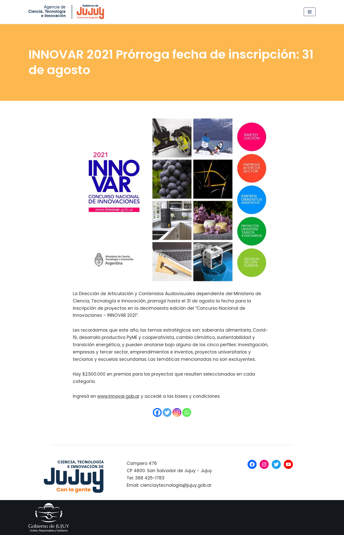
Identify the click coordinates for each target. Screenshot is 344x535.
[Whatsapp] (186, 412)
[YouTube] (288, 464)
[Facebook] (157, 412)
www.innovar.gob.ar (118, 396)
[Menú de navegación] (310, 12)
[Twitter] (167, 412)
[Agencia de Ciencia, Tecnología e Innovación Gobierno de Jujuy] (67, 12)
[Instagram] (177, 412)
